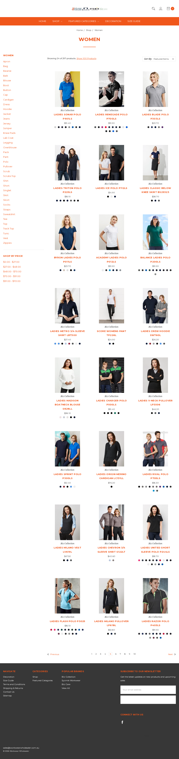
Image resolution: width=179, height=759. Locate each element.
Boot (6, 85)
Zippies (7, 242)
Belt (5, 75)
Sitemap (7, 695)
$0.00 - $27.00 (11, 261)
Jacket (7, 114)
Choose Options (68, 100)
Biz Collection (69, 676)
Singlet (7, 190)
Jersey (6, 123)
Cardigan (8, 99)
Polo (5, 161)
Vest (5, 238)
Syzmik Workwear (71, 680)
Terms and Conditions (14, 684)
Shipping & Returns (13, 688)
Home (42, 21)
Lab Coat (8, 137)
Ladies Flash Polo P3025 (67, 621)
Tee (5, 219)
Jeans (6, 118)
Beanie (7, 70)
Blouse (7, 80)
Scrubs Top (9, 176)
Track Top (8, 228)
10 (135, 654)
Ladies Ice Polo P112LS (111, 188)
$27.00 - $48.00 (12, 266)
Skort (6, 200)
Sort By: (148, 58)
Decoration (113, 21)
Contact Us (8, 691)
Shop (56, 21)
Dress (6, 104)
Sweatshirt (9, 214)
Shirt (5, 180)
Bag (5, 66)
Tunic (6, 233)
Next (170, 654)
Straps (6, 209)
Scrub (6, 171)
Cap (5, 94)
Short (6, 185)
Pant (5, 156)
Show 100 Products (86, 58)
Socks (6, 204)
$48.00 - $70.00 (12, 271)
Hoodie (7, 109)
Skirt (5, 195)
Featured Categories (83, 21)
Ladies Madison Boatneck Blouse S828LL (67, 404)
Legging (8, 142)
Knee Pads (9, 133)
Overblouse (10, 147)
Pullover (7, 166)
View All (66, 688)
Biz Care (66, 684)
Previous (54, 654)
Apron (6, 61)
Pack (6, 152)
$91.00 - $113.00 (11, 281)
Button (7, 90)
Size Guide (133, 21)
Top (5, 223)
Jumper (7, 128)
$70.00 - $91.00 (11, 276)
